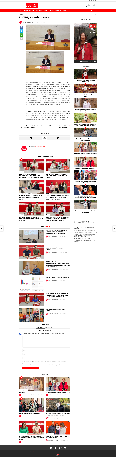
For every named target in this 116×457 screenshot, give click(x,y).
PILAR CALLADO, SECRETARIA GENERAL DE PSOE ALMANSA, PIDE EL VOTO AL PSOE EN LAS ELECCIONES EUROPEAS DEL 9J (57, 295)
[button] (85, 42)
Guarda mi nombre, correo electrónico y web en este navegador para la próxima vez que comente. (45, 361)
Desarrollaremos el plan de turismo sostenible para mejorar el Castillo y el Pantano (85, 110)
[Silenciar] (92, 61)
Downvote (58, 138)
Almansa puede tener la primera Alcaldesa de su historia (85, 95)
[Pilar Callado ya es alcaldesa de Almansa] (31, 405)
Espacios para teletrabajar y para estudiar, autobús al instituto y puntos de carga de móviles (85, 154)
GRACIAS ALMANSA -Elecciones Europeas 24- (57, 277)
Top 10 (94, 7)
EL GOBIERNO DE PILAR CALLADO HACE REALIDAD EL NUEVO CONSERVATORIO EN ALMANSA (56, 176)
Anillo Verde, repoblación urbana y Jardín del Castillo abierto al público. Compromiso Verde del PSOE (85, 124)
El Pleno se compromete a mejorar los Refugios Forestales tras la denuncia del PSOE (58, 414)
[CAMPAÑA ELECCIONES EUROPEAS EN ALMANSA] (31, 315)
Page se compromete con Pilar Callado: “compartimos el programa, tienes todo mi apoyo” (85, 196)
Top (21, 159)
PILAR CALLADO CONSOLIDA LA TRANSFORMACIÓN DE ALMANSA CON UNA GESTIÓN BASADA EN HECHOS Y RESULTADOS (31, 176)
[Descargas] (31, 384)
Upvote (30, 138)
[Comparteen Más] (21, 38)
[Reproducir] (76, 61)
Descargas (39, 10)
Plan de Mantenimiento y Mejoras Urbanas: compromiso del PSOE (85, 139)
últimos (88, 7)
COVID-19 (46, 10)
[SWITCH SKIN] (91, 10)
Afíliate (65, 10)
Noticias (31, 10)
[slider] (84, 61)
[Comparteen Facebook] (21, 27)
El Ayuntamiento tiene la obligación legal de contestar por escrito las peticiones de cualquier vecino (31, 437)
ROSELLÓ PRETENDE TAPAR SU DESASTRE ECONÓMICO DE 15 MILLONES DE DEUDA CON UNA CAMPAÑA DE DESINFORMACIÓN (57, 232)
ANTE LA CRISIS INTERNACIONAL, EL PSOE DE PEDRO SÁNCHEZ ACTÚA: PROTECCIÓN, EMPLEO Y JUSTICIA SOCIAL (57, 197)
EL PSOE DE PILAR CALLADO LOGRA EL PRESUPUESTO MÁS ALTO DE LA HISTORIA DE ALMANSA (31, 218)
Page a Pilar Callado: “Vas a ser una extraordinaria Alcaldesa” (85, 182)
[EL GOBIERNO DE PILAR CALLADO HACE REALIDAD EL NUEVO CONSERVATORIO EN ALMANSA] (58, 166)
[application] (85, 43)
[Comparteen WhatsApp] (21, 35)
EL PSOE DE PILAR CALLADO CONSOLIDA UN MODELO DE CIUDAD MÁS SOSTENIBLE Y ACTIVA (30, 197)
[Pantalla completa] (95, 61)
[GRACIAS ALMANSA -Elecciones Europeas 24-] (31, 284)
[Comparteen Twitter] (21, 31)
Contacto (58, 10)
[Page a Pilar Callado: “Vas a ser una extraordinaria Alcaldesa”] (85, 175)
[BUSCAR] (93, 10)
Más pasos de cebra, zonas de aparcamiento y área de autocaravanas (85, 211)
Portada (25, 10)
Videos (52, 10)
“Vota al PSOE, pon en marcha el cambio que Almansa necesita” (85, 80)
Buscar (95, 15)
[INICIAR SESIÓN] (96, 10)
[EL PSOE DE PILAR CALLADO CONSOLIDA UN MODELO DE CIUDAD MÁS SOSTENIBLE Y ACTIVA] (31, 187)
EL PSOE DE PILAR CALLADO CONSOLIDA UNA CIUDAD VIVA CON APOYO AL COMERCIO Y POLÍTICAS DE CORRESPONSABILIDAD (57, 218)
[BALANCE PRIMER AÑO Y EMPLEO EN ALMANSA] (31, 252)
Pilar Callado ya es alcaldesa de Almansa (29, 413)
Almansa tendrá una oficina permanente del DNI (58, 392)
